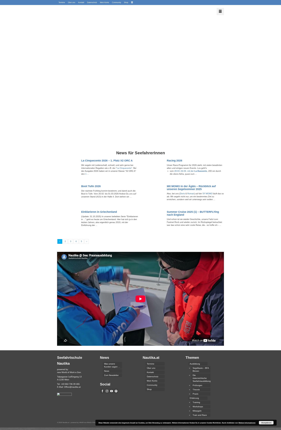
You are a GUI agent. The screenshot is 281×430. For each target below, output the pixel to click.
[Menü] (220, 11)
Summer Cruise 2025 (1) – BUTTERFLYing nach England (193, 213)
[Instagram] (107, 391)
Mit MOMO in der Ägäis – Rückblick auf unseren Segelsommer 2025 (191, 188)
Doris (182, 193)
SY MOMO (208, 193)
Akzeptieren (266, 422)
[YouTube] (111, 391)
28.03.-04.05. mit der (190, 171)
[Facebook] (102, 391)
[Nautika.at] (83, 11)
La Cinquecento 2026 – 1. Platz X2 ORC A (107, 160)
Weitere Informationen (247, 423)
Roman (190, 193)
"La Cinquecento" (124, 168)
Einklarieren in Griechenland (99, 211)
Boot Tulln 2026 (91, 186)
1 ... (87, 174)
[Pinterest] (116, 391)
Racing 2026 (174, 160)
